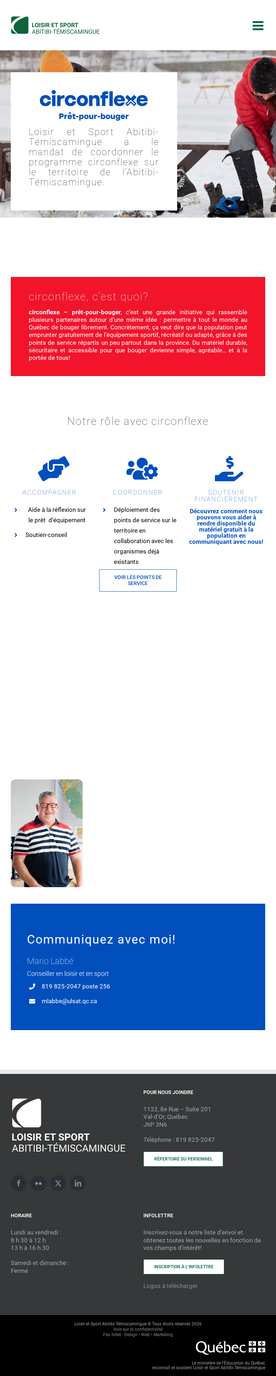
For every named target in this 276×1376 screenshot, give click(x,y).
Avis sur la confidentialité (138, 1329)
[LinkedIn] (78, 1183)
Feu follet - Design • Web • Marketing (138, 1334)
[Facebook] (19, 1183)
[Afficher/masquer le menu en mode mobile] (259, 25)
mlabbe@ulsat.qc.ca (69, 1001)
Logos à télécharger (170, 1285)
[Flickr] (38, 1183)
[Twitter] (58, 1183)
